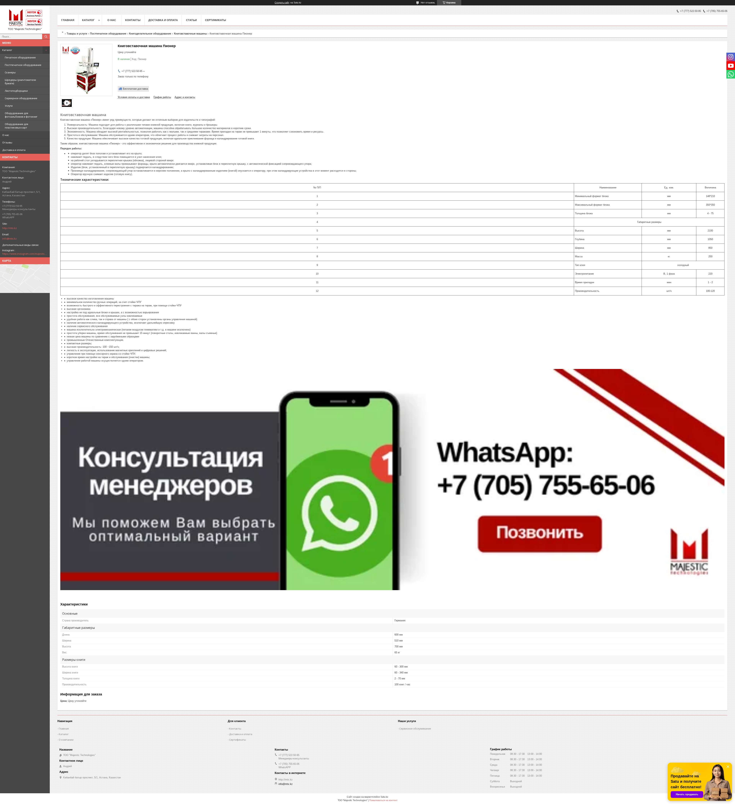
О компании (66, 739)
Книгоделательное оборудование (150, 33)
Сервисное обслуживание (415, 728)
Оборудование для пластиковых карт (16, 125)
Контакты (132, 20)
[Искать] (46, 36)
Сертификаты (215, 20)
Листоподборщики (16, 90)
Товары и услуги (77, 33)
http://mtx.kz (9, 228)
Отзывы (7, 142)
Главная (67, 20)
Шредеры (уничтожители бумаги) (20, 81)
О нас (5, 135)
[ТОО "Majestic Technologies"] (25, 17)
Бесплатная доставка (135, 88)
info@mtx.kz (9, 238)
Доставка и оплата (13, 150)
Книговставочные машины (190, 33)
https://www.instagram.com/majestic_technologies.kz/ (24, 253)
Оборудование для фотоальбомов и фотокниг (21, 114)
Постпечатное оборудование (23, 65)
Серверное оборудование (21, 98)
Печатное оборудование (20, 57)
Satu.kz (384, 797)
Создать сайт (282, 2)
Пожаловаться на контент (383, 800)
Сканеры (10, 72)
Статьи (191, 20)
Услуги (9, 105)
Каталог (7, 50)
